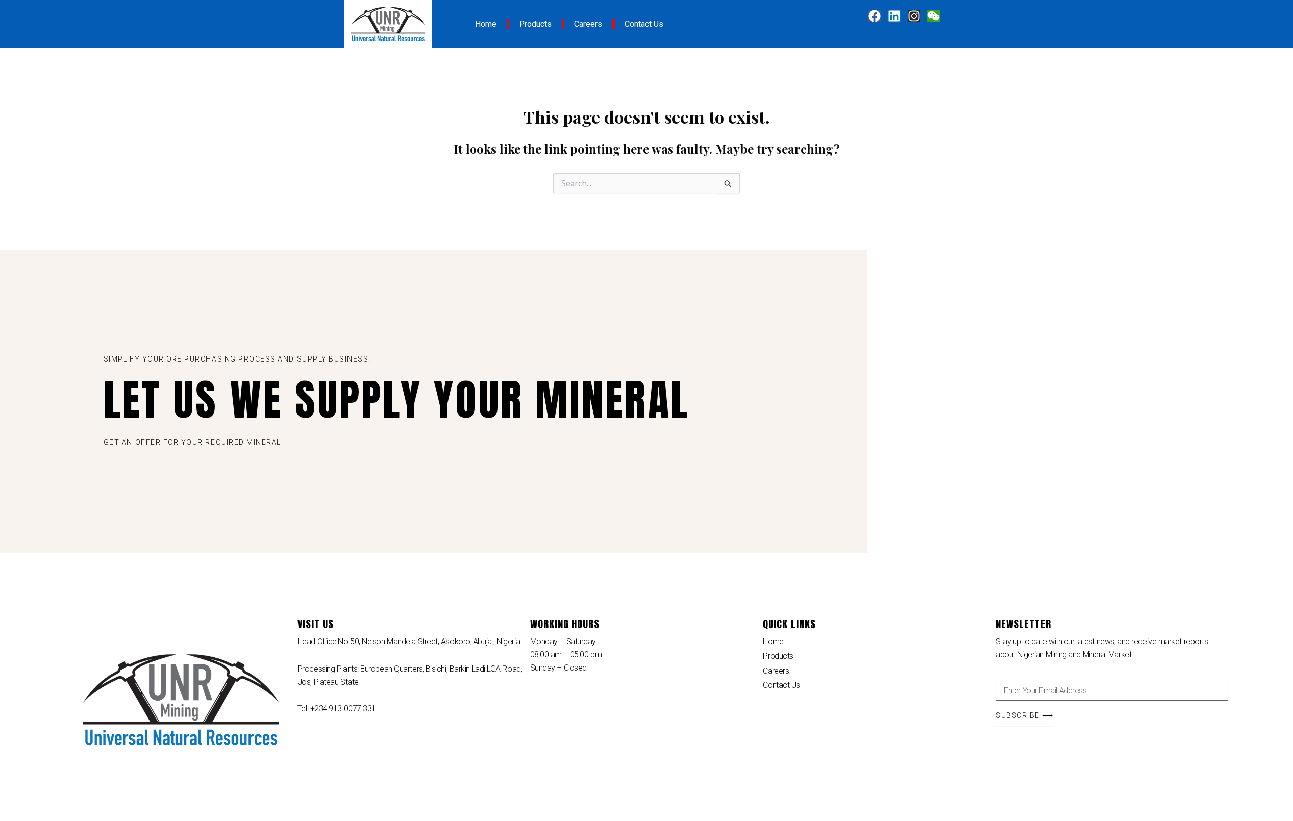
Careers (588, 24)
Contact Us (644, 24)
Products (535, 24)
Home (485, 24)
